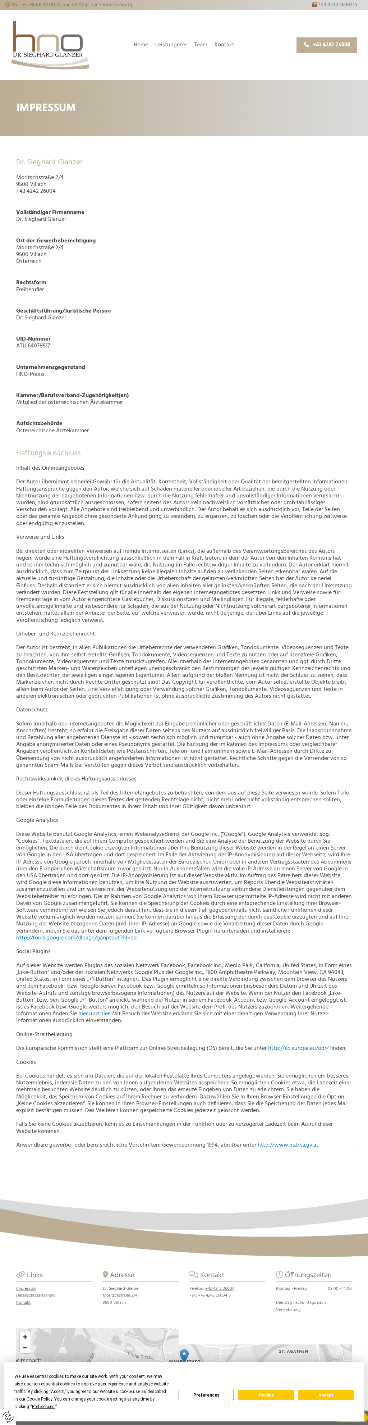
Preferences (206, 1395)
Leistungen (169, 45)
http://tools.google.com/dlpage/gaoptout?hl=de (76, 938)
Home (141, 45)
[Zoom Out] (25, 1347)
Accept (326, 1395)
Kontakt (224, 45)
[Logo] (50, 45)
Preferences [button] (43, 1406)
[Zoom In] (25, 1336)
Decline (266, 1395)
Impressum (26, 1288)
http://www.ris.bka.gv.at (288, 1145)
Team (200, 45)
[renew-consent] (8, 1417)
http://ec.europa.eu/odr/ (298, 1048)
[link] (171, 45)
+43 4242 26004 (219, 1288)
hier (83, 1014)
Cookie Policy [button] (39, 1399)
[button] (326, 45)
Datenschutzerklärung (36, 1295)
